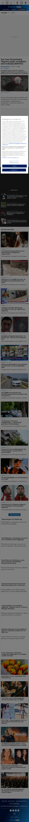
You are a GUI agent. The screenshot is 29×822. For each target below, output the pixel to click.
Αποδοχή (14, 166)
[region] (14, 145)
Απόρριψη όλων (14, 170)
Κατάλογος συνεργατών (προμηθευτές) (10, 157)
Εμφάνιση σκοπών (14, 162)
